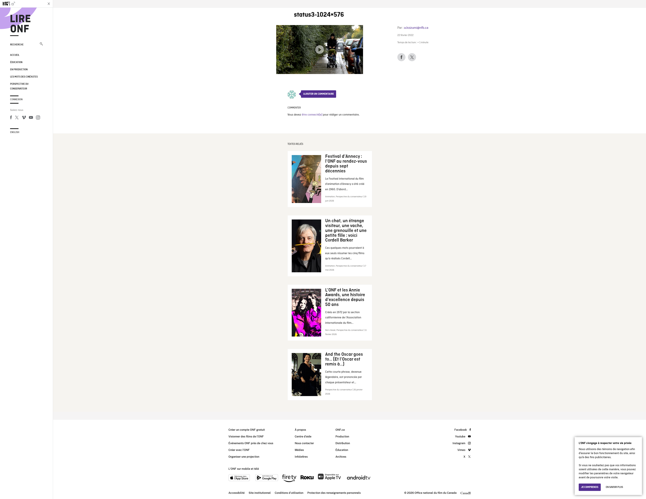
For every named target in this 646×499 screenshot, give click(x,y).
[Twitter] (17, 118)
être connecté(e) (312, 115)
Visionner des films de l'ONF (246, 436)
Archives (340, 456)
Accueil (14, 55)
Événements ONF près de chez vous (250, 443)
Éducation (16, 62)
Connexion (16, 99)
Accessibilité (236, 492)
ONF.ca (340, 429)
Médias (299, 450)
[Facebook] (11, 118)
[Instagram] (38, 118)
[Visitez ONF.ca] (22, 4)
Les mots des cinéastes (24, 77)
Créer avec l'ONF (239, 450)
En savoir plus (614, 487)
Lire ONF (20, 24)
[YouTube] (31, 118)
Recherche (17, 44)
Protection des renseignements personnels (334, 492)
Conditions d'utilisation (289, 492)
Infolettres (301, 456)
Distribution (342, 443)
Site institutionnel (260, 492)
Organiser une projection (243, 456)
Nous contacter (304, 443)
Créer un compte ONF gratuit (246, 429)
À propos (300, 429)
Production (342, 436)
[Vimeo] (24, 118)
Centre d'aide (303, 436)
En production (19, 69)
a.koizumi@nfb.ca (416, 27)
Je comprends (589, 487)
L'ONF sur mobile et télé (243, 468)
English (14, 132)
